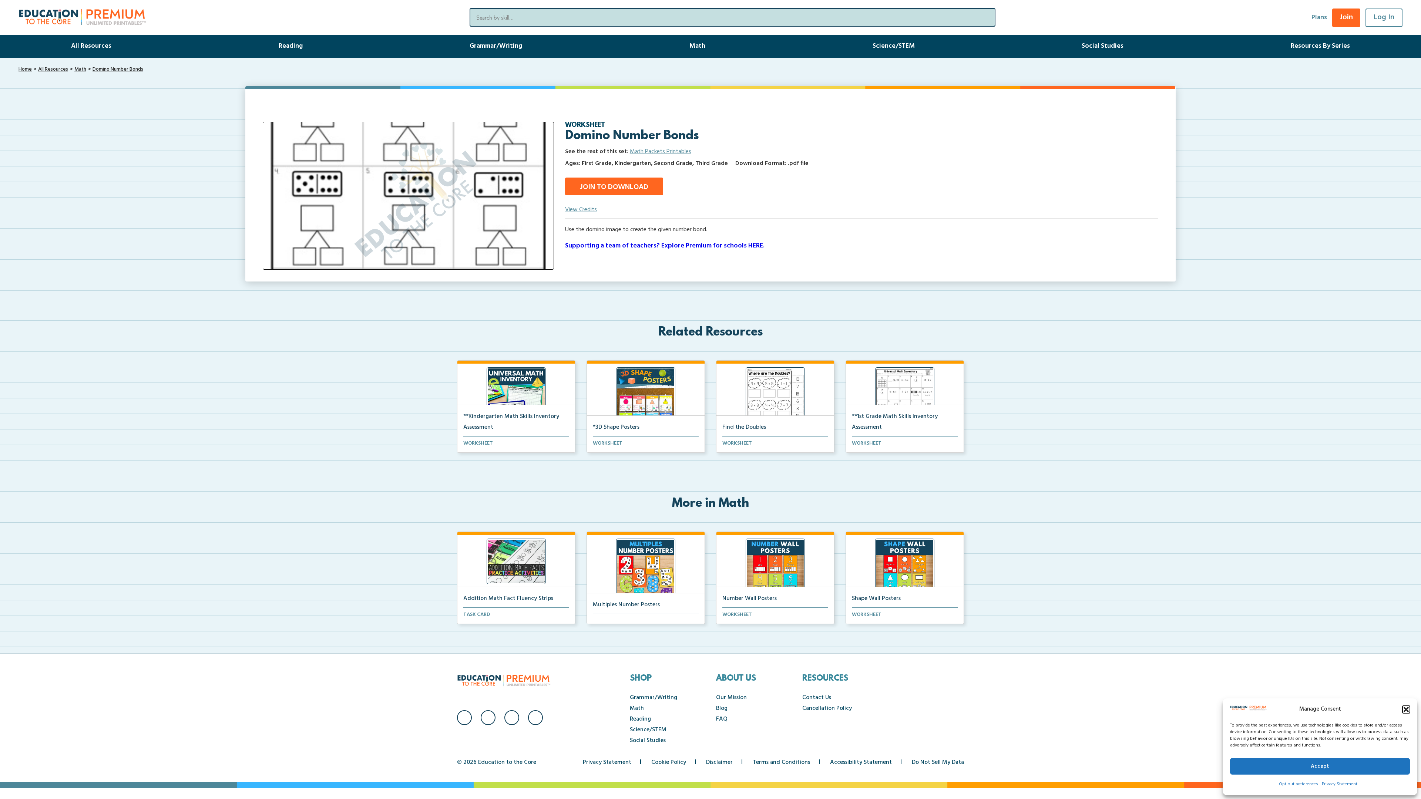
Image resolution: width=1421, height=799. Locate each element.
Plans (1319, 17)
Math (697, 46)
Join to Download (614, 187)
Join (1346, 17)
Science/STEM (894, 46)
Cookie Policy (668, 762)
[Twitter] (511, 717)
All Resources (91, 46)
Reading (291, 46)
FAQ (722, 719)
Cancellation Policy (827, 708)
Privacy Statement (1339, 784)
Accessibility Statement (861, 762)
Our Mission (731, 697)
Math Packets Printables (660, 151)
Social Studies (1102, 46)
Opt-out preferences (1298, 784)
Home (25, 69)
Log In (1384, 17)
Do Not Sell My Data (938, 762)
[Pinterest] (535, 717)
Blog (722, 708)
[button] (1406, 709)
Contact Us (816, 697)
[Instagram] (488, 717)
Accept (1320, 766)
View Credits (581, 210)
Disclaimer (719, 762)
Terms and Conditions (781, 762)
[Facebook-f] (464, 717)
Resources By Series (1320, 46)
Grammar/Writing (496, 46)
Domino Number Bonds (118, 69)
